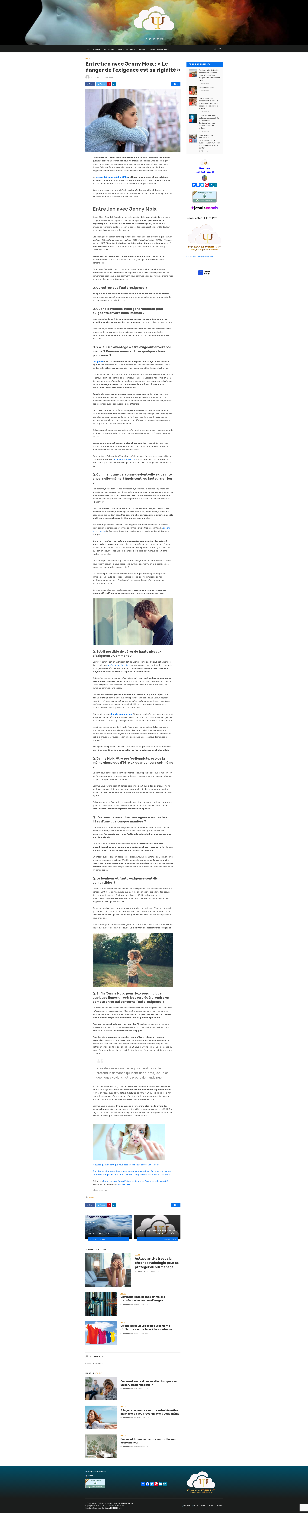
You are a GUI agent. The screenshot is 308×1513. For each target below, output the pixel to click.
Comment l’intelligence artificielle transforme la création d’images (142, 1298)
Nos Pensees (128, 1304)
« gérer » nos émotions (119, 665)
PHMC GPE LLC (127, 1503)
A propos (130, 49)
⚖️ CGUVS (186, 1506)
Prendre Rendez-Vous (159, 49)
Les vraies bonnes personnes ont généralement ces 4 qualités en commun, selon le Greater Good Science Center (209, 141)
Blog (120, 49)
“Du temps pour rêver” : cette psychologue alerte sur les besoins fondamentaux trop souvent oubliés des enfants (209, 122)
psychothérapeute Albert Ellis (112, 177)
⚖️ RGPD (195, 1506)
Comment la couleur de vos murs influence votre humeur (148, 1441)
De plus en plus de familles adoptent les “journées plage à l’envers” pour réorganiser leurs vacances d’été (209, 75)
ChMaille (141, 1271)
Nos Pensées (124, 1184)
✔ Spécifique (108, 49)
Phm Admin (97, 77)
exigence (99, 361)
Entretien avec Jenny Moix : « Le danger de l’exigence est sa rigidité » (136, 1181)
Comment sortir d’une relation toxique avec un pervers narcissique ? (149, 1383)
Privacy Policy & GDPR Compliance (199, 256)
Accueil (96, 49)
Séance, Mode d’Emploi (211, 1506)
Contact (143, 49)
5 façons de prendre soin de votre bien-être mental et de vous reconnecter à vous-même (149, 1412)
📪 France (89, 1476)
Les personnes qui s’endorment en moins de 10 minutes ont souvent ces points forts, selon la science (209, 103)
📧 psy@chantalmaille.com (95, 1472)
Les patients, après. (206, 88)
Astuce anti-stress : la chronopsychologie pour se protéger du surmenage (157, 1263)
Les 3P (88, 58)
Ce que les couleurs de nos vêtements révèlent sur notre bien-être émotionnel (146, 1327)
